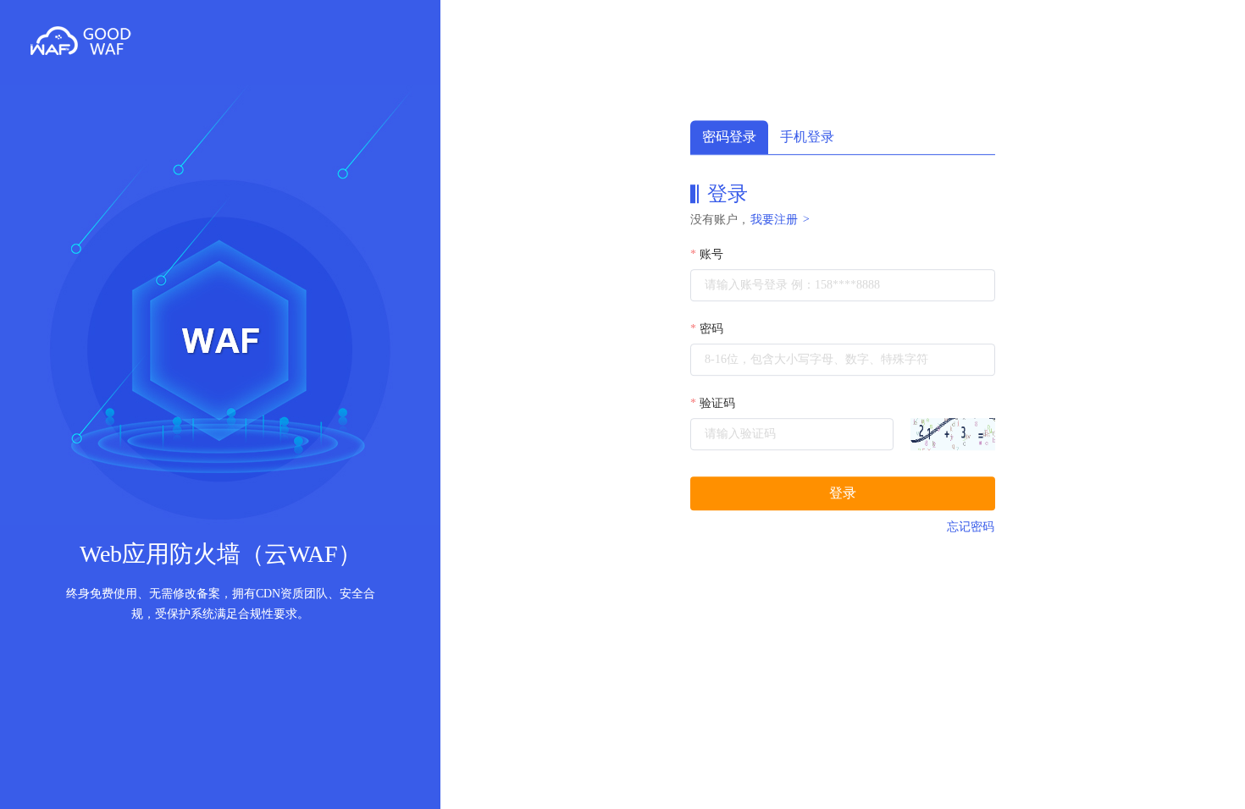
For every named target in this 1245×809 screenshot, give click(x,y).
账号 (711, 254)
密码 (711, 328)
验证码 (717, 403)
